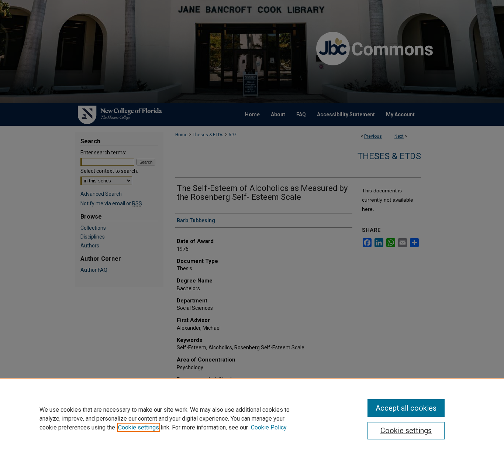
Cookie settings (138, 427)
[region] (252, 418)
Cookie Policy (269, 427)
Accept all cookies (406, 408)
